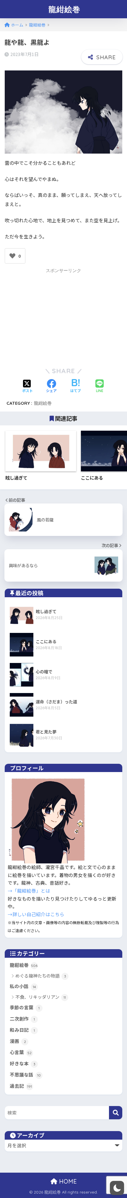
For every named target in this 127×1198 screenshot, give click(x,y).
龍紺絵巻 (64, 9)
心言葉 (21, 1052)
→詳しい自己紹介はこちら (36, 914)
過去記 (21, 1085)
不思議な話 (25, 1074)
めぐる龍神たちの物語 (40, 975)
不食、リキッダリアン (40, 997)
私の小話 (23, 986)
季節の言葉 (25, 1007)
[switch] (117, 1188)
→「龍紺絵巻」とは (29, 890)
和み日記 (22, 1029)
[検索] (115, 1112)
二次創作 (22, 1018)
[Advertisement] (63, 316)
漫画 (18, 1041)
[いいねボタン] (12, 255)
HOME (67, 1181)
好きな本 (22, 1063)
